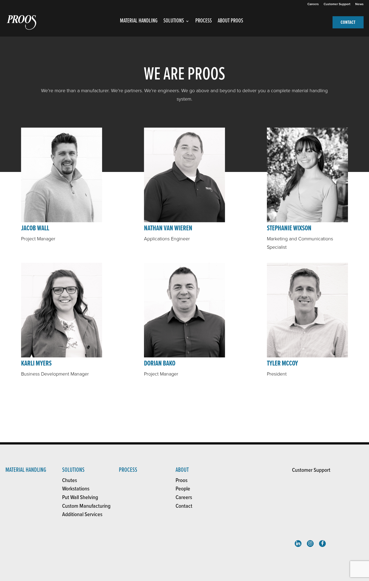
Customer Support (337, 4)
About (182, 470)
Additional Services (82, 514)
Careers (313, 4)
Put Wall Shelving (80, 497)
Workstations (75, 489)
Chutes (69, 480)
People (183, 489)
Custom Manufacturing (86, 506)
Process (128, 470)
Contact (184, 506)
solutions (73, 470)
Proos (181, 480)
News (359, 4)
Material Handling (25, 470)
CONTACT (348, 22)
